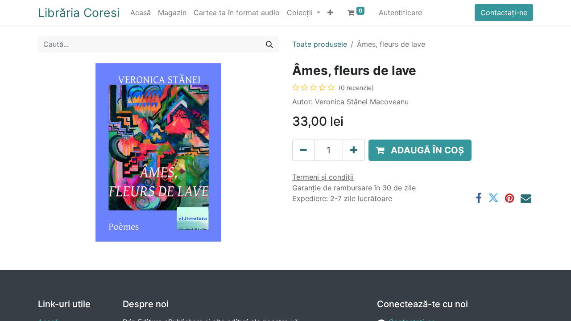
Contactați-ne (503, 12)
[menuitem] (140, 12)
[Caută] (269, 44)
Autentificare (400, 12)
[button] (330, 12)
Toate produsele (319, 44)
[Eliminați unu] (303, 150)
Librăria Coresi (79, 12)
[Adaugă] (354, 150)
